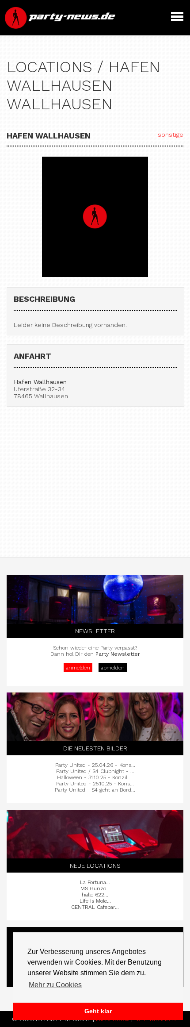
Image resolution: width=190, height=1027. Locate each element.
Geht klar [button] (98, 1011)
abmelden (113, 668)
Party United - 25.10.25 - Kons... (95, 784)
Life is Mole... (95, 901)
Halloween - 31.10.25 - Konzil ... (95, 777)
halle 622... (95, 895)
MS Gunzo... (95, 888)
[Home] (61, 26)
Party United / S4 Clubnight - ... (95, 771)
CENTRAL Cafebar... (95, 907)
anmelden (78, 668)
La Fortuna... (95, 882)
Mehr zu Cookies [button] (55, 985)
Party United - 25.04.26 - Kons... (95, 765)
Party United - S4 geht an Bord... (95, 790)
